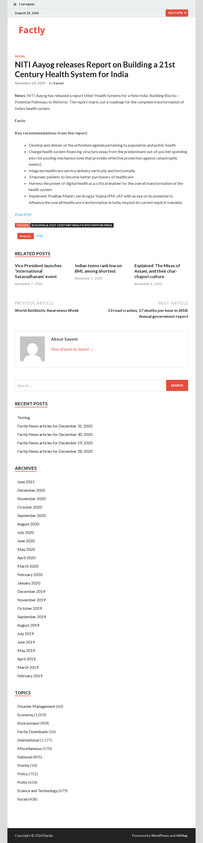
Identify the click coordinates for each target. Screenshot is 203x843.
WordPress (160, 835)
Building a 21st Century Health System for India (71, 225)
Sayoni (58, 83)
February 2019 (29, 675)
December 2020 (31, 490)
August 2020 (28, 523)
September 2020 (31, 515)
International (28, 740)
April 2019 (26, 658)
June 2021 (26, 481)
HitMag (181, 835)
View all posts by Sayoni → (72, 349)
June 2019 (26, 642)
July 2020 (25, 532)
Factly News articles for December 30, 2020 (54, 434)
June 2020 (26, 540)
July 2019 (25, 633)
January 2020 (28, 583)
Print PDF (23, 214)
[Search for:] (101, 385)
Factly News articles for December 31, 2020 (54, 425)
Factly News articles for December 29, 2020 (54, 442)
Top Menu (27, 4)
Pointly (23, 765)
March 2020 (27, 566)
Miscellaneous (29, 748)
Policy (22, 773)
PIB (39, 235)
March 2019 (27, 667)
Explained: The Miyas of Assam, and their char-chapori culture (157, 271)
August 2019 (28, 625)
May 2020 (26, 549)
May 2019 (26, 650)
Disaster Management (36, 706)
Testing (23, 417)
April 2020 (26, 557)
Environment (28, 723)
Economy (25, 714)
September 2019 (31, 616)
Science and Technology (37, 790)
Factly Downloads (32, 731)
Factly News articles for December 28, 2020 (54, 451)
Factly (32, 30)
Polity (22, 782)
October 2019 (29, 608)
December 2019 (31, 591)
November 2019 (31, 599)
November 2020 (31, 498)
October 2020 (29, 507)
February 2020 (29, 574)
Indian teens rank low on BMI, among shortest (98, 268)
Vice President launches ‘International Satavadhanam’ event (38, 271)
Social (20, 56)
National (24, 756)
